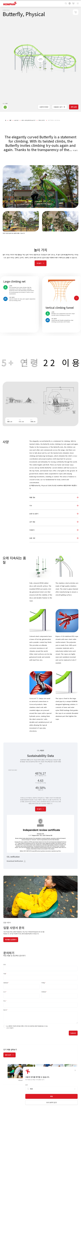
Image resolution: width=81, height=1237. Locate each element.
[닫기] (75, 1070)
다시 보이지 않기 (51, 1102)
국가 (26, 1085)
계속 (51, 1096)
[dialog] (40, 618)
